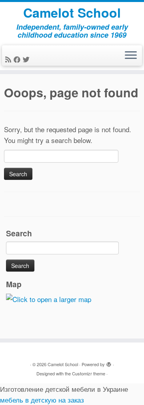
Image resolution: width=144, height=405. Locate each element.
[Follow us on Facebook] (18, 59)
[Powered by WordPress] (109, 362)
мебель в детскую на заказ (42, 400)
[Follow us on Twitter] (27, 59)
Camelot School (72, 12)
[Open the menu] (131, 56)
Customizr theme (88, 373)
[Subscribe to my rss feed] (9, 59)
